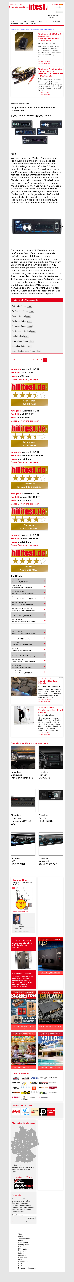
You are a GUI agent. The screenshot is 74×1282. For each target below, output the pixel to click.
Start (29, 306)
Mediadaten (22, 1257)
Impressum (22, 1255)
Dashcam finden (19, 321)
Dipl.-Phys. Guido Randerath (23, 925)
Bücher (21, 1236)
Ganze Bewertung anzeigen (25, 379)
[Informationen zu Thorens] (16, 1098)
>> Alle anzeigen (44, 63)
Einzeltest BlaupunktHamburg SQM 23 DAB (21, 819)
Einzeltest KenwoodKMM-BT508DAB (48, 861)
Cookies (21, 1264)
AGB (20, 1259)
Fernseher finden (19, 326)
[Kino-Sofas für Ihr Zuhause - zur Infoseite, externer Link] (24, 690)
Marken (41, 21)
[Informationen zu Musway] (16, 1093)
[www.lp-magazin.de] (43, 1117)
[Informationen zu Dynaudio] (53, 1079)
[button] (61, 226)
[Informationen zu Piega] (35, 1093)
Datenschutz (23, 1261)
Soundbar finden (19, 346)
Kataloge (21, 1247)
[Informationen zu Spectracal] (53, 1093)
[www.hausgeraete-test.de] (25, 1117)
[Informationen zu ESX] (24, 1083)
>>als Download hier (20, 911)
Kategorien (49, 21)
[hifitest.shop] (51, 1117)
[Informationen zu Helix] (16, 1088)
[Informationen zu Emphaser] (16, 1083)
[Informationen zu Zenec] (43, 1098)
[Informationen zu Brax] (43, 1079)
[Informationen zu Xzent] (34, 1098)
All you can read (31, 23)
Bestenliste (32, 21)
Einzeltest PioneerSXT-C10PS (44, 774)
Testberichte (21, 21)
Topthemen (22, 1251)
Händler (58, 21)
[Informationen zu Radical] (43, 1093)
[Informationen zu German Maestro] (43, 1083)
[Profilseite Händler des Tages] (23, 1188)
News (13, 21)
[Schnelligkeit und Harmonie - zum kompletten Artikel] (24, 82)
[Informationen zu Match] (43, 1088)
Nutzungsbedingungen (27, 1268)
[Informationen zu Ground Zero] (52, 1083)
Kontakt (21, 1266)
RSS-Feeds (22, 1249)
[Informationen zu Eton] (34, 1083)
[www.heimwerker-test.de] (35, 1117)
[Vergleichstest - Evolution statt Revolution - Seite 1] (14, 359)
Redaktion (22, 1240)
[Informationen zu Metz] (53, 1088)
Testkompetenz (24, 1238)
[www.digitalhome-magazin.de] (16, 1117)
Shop (21, 23)
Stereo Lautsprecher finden (23, 351)
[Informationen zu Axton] (35, 1079)
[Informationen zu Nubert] (25, 1093)
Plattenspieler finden (21, 331)
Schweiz (17, 1165)
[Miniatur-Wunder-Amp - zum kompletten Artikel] (24, 49)
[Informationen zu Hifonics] (25, 1088)
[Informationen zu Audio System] (25, 1079)
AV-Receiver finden (20, 311)
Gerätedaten (23, 1242)
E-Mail (20, 928)
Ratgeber (14, 23)
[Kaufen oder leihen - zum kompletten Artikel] (24, 721)
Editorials (21, 1253)
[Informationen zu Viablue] (24, 1098)
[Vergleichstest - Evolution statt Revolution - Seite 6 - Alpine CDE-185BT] (18, 359)
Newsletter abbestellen (22, 1222)
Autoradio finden (19, 306)
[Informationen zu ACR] (16, 1079)
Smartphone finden (20, 341)
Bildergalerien (23, 1245)
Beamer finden (18, 316)
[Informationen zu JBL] (34, 1088)
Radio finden (17, 336)
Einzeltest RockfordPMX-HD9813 (46, 818)
